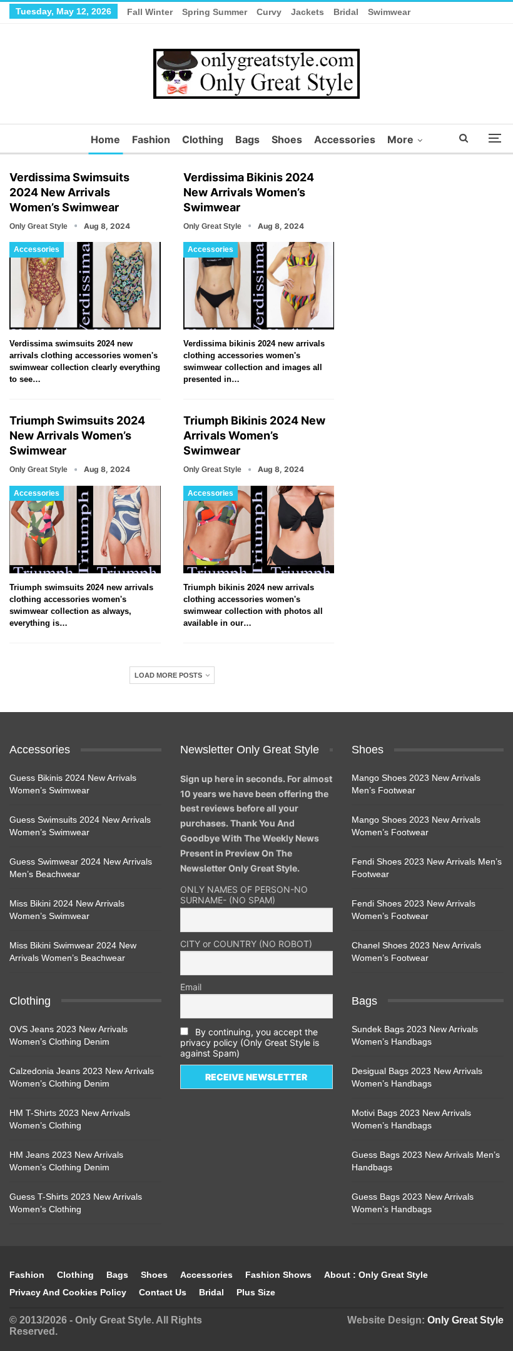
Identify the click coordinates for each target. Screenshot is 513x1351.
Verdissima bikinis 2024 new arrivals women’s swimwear (248, 192)
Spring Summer (214, 12)
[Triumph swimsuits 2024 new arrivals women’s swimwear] (85, 529)
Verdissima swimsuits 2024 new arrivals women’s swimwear (69, 192)
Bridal (345, 12)
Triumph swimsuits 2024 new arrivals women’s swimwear (77, 435)
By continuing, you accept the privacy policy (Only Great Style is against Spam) (249, 1042)
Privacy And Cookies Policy (67, 1292)
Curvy (269, 12)
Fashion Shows (278, 1275)
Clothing (202, 139)
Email (190, 987)
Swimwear (389, 12)
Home (105, 139)
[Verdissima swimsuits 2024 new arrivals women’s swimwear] (85, 285)
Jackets (307, 12)
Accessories (344, 139)
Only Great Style (465, 1320)
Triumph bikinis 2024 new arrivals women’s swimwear (254, 435)
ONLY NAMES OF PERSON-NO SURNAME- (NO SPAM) (244, 894)
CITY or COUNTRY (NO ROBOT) (246, 943)
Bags (247, 139)
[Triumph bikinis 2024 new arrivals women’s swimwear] (259, 529)
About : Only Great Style (376, 1275)
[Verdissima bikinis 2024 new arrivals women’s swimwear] (259, 285)
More (400, 139)
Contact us (162, 1292)
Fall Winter (150, 12)
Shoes (287, 139)
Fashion (151, 139)
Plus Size (255, 1292)
